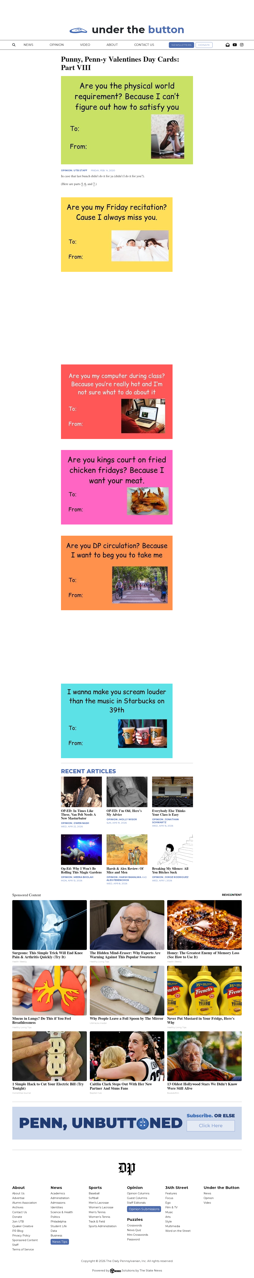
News (28, 45)
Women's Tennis (99, 1217)
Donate (204, 44)
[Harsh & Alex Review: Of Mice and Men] (127, 849)
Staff (15, 1245)
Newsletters (181, 44)
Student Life (59, 1226)
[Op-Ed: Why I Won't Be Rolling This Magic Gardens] (81, 849)
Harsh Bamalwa (130, 877)
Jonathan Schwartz (165, 821)
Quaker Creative (22, 1226)
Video (85, 45)
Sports (95, 1187)
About (112, 45)
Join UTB (18, 1221)
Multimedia (172, 1226)
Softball (93, 1198)
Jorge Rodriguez (177, 877)
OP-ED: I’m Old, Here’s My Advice (124, 812)
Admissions (58, 1202)
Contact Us (144, 45)
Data (54, 1231)
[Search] (13, 45)
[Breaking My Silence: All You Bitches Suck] (172, 849)
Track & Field (97, 1221)
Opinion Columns (138, 1193)
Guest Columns (137, 1198)
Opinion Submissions (144, 1209)
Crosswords (134, 1225)
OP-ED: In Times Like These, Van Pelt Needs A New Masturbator (78, 814)
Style (168, 1221)
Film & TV (171, 1207)
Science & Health (62, 1212)
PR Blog (17, 1231)
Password (133, 1239)
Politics (55, 1217)
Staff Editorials (136, 1202)
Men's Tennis (97, 1212)
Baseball (94, 1193)
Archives (17, 1207)
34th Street (176, 1187)
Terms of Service (23, 1249)
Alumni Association (24, 1202)
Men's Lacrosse (99, 1202)
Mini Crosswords (137, 1234)
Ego (168, 1202)
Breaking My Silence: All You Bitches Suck (170, 870)
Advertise (18, 1198)
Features (171, 1193)
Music (169, 1212)
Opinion (57, 45)
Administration (60, 1198)
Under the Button (221, 1187)
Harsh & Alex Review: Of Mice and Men (125, 870)
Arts (168, 1217)
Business (56, 1235)
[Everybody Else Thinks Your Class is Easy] (172, 792)
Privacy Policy (21, 1235)
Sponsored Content (25, 1240)
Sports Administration (103, 1226)
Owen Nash (81, 823)
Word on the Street (178, 1231)
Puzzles (135, 1219)
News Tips (59, 1242)
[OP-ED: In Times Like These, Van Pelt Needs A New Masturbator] (81, 792)
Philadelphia (58, 1221)
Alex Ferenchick (118, 880)
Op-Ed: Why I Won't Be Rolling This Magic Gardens (81, 870)
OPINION (66, 170)
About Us (18, 1193)
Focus (169, 1198)
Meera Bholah (83, 877)
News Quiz (134, 1230)
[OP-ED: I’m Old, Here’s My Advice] (127, 792)
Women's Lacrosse (101, 1207)
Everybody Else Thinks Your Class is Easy (168, 812)
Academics (58, 1193)
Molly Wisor (128, 819)
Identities (57, 1207)
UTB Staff (80, 170)
